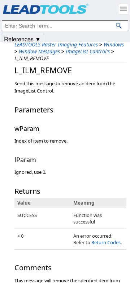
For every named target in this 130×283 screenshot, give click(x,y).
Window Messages (39, 51)
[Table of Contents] (123, 9)
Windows (114, 44)
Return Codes (106, 242)
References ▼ (22, 38)
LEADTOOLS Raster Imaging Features (56, 44)
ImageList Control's (88, 51)
